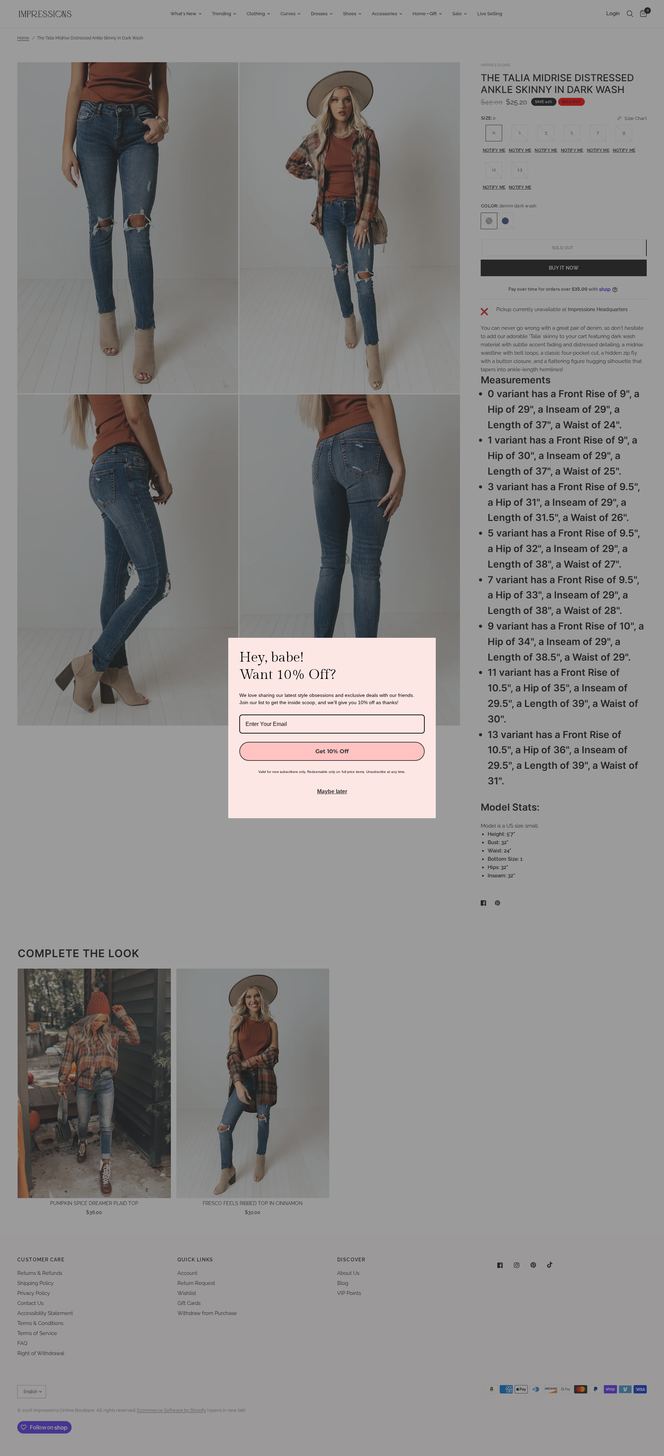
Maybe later (332, 791)
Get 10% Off (332, 751)
